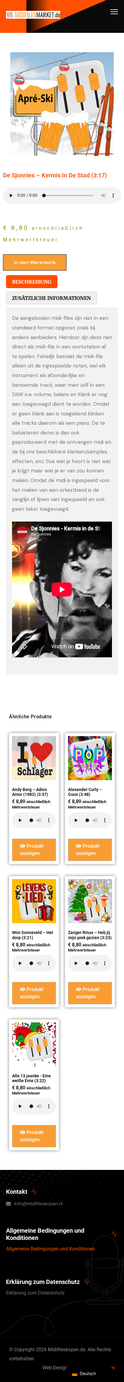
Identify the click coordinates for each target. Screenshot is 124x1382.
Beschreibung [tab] (31, 282)
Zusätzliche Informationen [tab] (51, 298)
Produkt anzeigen (31, 849)
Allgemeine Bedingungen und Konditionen (50, 1249)
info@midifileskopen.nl (38, 1203)
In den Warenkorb (35, 262)
